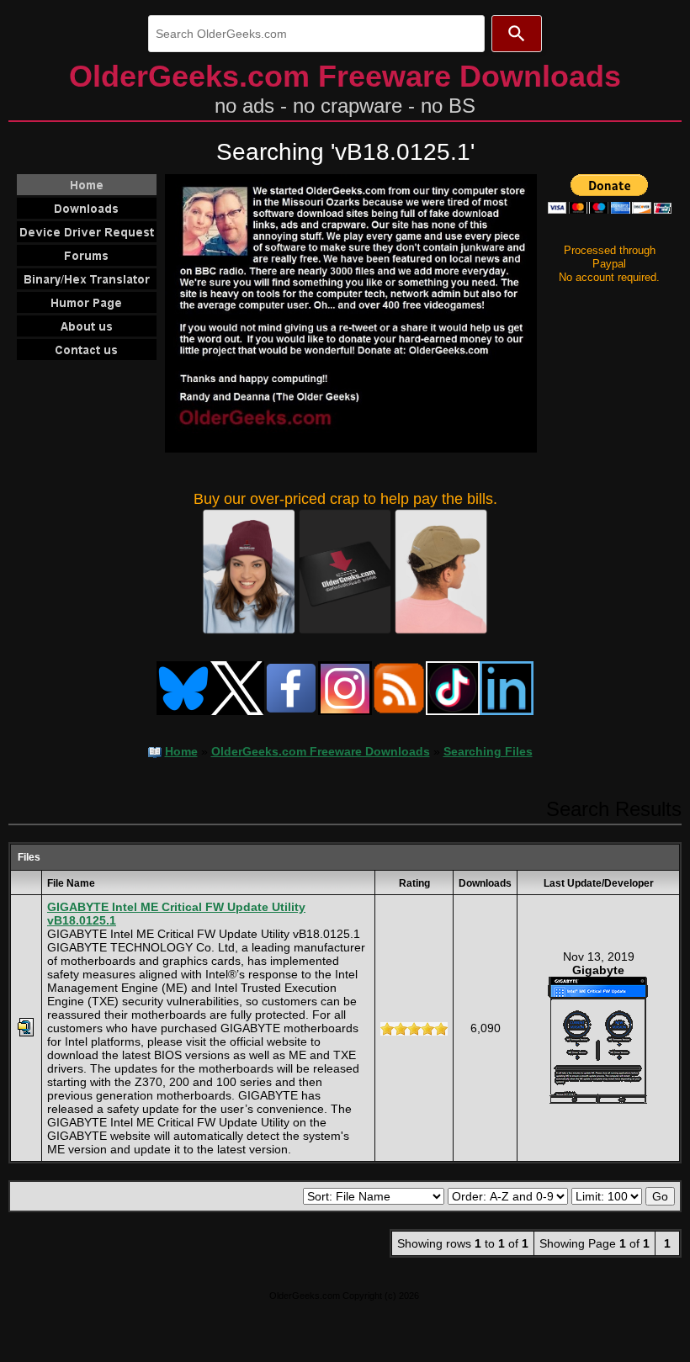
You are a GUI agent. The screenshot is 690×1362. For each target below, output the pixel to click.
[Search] (516, 33)
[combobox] (316, 33)
